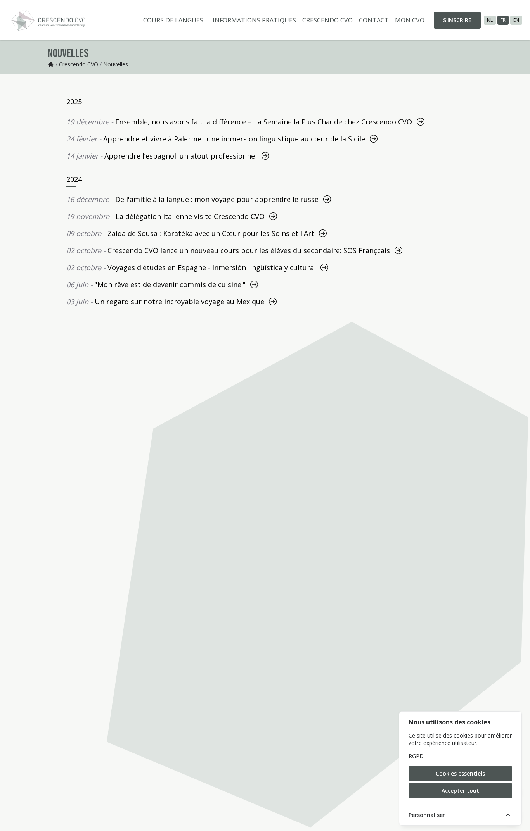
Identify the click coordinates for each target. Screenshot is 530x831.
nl (490, 20)
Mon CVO (409, 20)
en (516, 20)
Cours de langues (173, 20)
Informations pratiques (254, 20)
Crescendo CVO (327, 20)
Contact (374, 20)
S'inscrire (457, 20)
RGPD (416, 756)
